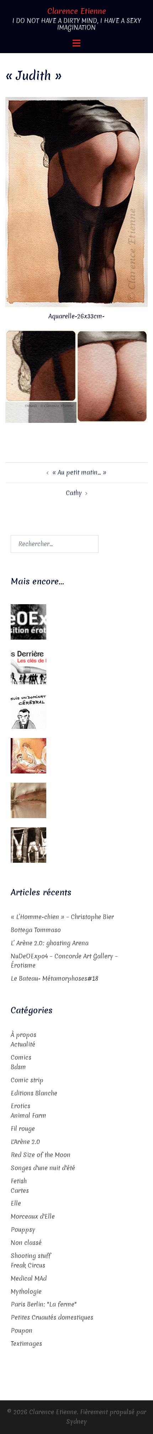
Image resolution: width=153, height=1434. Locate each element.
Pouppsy (23, 1229)
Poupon (21, 1330)
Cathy (74, 493)
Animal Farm (28, 1115)
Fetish (19, 1181)
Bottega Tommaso (36, 930)
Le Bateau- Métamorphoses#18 (54, 978)
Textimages (26, 1343)
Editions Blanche (34, 1093)
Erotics (20, 1106)
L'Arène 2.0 (25, 1142)
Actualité (23, 1044)
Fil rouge (23, 1128)
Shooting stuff (31, 1256)
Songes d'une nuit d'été (43, 1168)
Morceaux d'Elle (33, 1216)
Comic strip (27, 1080)
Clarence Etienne (76, 11)
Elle (16, 1203)
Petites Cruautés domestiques (52, 1317)
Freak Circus (28, 1265)
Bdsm (18, 1067)
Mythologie (26, 1291)
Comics (21, 1057)
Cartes (20, 1190)
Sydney (76, 1421)
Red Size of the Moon (40, 1155)
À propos (23, 1035)
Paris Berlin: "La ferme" (43, 1304)
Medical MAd (29, 1278)
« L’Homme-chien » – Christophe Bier (62, 917)
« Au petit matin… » (79, 472)
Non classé (26, 1243)
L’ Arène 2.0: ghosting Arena (50, 943)
